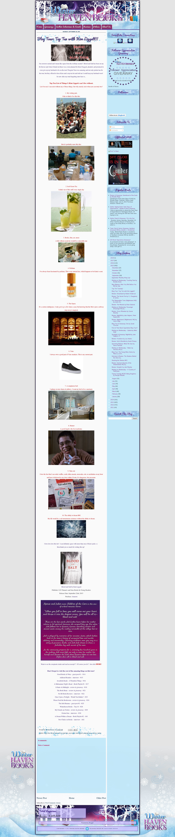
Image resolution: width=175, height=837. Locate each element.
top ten (94, 733)
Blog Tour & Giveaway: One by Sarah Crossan (123, 324)
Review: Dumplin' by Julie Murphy (122, 367)
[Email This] (69, 730)
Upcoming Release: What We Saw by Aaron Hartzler (123, 344)
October (114, 273)
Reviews (87, 26)
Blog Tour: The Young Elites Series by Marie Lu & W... (123, 353)
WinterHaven (50, 730)
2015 (112, 265)
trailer (99, 733)
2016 (112, 263)
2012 (112, 405)
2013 (112, 402)
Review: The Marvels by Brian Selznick (123, 304)
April (113, 389)
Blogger (91, 823)
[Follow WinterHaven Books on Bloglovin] (117, 116)
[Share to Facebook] (75, 730)
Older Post (101, 797)
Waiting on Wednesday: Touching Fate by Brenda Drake (124, 281)
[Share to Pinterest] (77, 730)
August (114, 378)
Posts (113, 127)
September (115, 275)
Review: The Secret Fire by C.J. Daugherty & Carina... (124, 297)
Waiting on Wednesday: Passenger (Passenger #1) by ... (122, 308)
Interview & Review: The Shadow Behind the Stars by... (124, 357)
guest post (72, 733)
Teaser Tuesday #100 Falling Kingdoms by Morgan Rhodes (124, 374)
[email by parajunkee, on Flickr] (130, 43)
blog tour (47, 733)
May (113, 386)
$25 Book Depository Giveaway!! (120, 240)
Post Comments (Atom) (52, 803)
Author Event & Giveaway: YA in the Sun (122, 218)
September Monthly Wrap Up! (121, 278)
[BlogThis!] (71, 730)
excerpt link (64, 733)
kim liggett (79, 733)
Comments (114, 130)
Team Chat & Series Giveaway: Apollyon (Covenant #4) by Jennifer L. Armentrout (122, 229)
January (114, 396)
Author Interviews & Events (68, 26)
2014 (112, 400)
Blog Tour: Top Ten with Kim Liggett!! (123, 291)
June (113, 384)
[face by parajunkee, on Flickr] (125, 43)
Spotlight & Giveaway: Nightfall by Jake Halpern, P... (124, 335)
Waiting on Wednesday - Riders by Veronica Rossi (122, 348)
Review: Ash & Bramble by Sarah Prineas (124, 341)
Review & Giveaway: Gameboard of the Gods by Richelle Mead (123, 196)
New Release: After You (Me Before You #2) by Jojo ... (124, 285)
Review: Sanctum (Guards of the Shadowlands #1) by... (121, 363)
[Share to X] (73, 730)
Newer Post (42, 797)
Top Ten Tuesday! (117, 289)
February (115, 394)
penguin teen (87, 733)
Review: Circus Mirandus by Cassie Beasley (122, 312)
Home (39, 26)
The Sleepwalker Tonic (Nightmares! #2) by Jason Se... (124, 301)
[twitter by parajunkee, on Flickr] (120, 43)
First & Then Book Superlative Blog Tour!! (124, 328)
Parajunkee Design (111, 828)
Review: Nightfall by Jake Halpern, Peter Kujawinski (124, 316)
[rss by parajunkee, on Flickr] (115, 43)
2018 (112, 258)
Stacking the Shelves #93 (119, 360)
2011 (112, 407)
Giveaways (49, 26)
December (115, 268)
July (113, 381)
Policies (96, 26)
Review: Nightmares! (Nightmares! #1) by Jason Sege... (124, 320)
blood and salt (55, 733)
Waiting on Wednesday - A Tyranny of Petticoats (123, 370)
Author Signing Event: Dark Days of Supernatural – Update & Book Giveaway (122, 207)
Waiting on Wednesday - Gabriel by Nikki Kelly (124, 331)
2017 (112, 260)
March (114, 391)
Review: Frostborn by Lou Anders (122, 339)
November (115, 270)
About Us (106, 26)
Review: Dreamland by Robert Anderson (124, 294)
